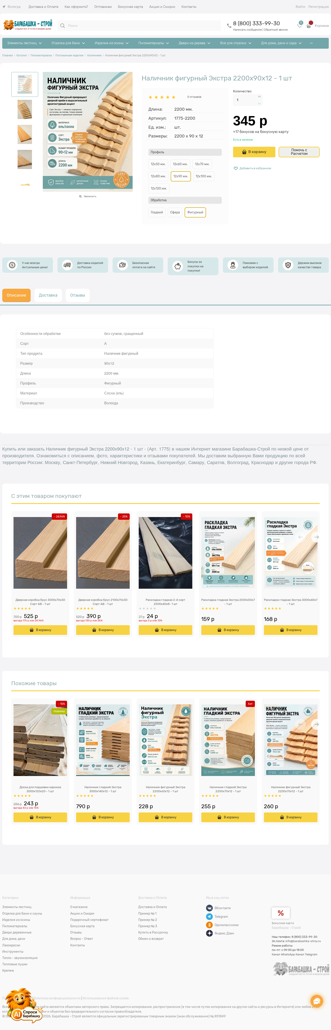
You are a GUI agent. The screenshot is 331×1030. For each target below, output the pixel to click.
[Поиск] (62, 25)
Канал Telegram (306, 954)
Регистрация (318, 7)
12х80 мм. (158, 176)
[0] (299, 27)
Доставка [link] (48, 295)
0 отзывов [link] (194, 96)
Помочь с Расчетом (299, 152)
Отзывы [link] (77, 295)
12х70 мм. (202, 164)
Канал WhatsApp (283, 954)
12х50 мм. (158, 164)
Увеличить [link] (90, 196)
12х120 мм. (159, 188)
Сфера (175, 212)
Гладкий (157, 212)
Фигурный (195, 212)
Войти (300, 7)
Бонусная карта (283, 923)
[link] (11, 6)
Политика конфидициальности (57, 998)
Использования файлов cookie (106, 998)
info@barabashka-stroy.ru (303, 941)
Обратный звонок (276, 29)
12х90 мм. (180, 176)
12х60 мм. (180, 164)
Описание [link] (16, 295)
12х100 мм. (204, 176)
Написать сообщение (247, 29)
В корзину (257, 152)
